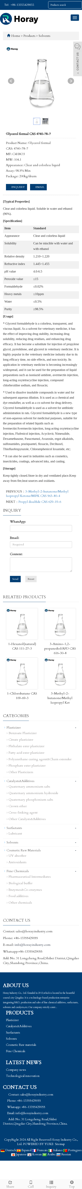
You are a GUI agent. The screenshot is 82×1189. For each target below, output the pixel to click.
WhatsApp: (18, 521)
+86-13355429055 (22, 4)
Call (31, 1186)
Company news (16, 1070)
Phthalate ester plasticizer (26, 746)
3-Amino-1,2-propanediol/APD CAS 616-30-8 (60, 648)
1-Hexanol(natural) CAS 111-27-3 (22, 646)
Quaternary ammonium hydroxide (33, 793)
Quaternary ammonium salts (29, 786)
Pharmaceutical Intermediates (30, 877)
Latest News (23, 1062)
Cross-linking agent (23, 812)
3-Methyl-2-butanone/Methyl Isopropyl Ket (60, 698)
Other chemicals (20, 902)
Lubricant (15, 833)
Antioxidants (17, 862)
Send (15, 579)
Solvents (44, 36)
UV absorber (17, 856)
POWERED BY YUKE (38, 1144)
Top (72, 1186)
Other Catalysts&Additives (27, 819)
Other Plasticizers (21, 772)
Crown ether (18, 806)
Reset (31, 579)
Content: (16, 554)
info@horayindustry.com (33, 945)
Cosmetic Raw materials (21, 1045)
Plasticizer (14, 727)
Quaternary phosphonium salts (31, 799)
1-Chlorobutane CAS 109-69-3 (22, 695)
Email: (14, 538)
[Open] (77, 59)
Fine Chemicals (18, 871)
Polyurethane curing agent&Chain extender (40, 759)
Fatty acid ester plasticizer (26, 753)
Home (15, 36)
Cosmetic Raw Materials (24, 850)
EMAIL (39, 187)
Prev (11, 81)
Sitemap (60, 1144)
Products (29, 36)
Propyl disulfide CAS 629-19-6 (40, 502)
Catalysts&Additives (20, 781)
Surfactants (14, 828)
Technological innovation (23, 1076)
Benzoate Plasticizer (23, 733)
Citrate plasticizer (21, 739)
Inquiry (51, 1186)
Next (71, 81)
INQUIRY (18, 187)
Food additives (18, 896)
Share (10, 1186)
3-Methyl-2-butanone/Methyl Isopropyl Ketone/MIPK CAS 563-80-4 (37, 493)
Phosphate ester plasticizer (27, 765)
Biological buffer (20, 883)
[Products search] (79, 5)
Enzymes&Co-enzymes (25, 890)
